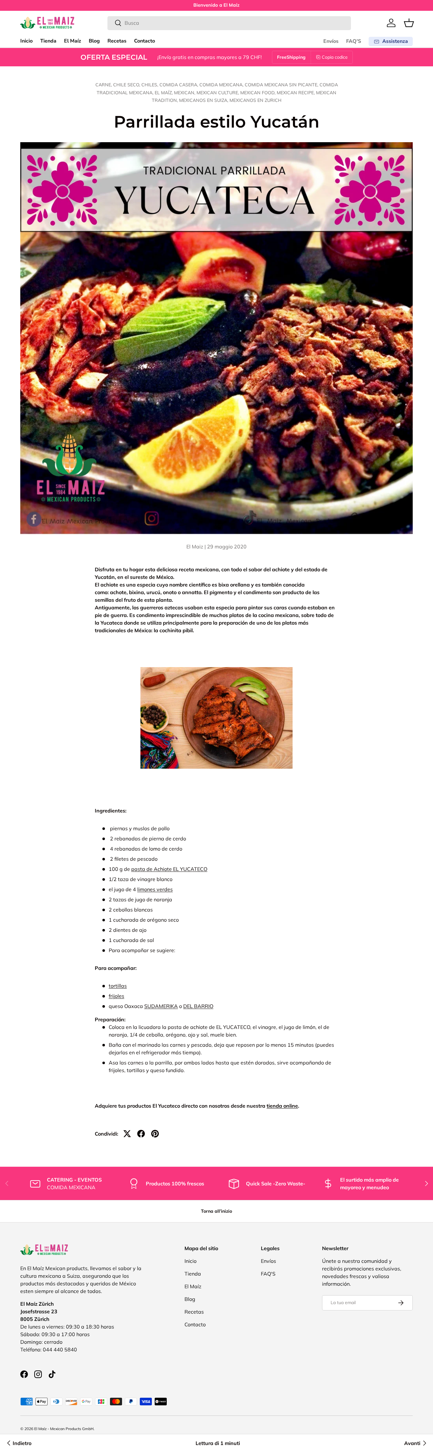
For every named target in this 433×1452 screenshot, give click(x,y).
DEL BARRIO (198, 1006)
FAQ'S (353, 41)
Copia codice (335, 57)
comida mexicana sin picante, (282, 85)
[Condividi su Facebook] (141, 1134)
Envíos (331, 41)
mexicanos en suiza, (204, 100)
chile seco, (127, 85)
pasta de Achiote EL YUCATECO (169, 869)
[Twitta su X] (127, 1134)
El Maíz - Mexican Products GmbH (64, 1428)
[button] (409, 23)
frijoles (116, 996)
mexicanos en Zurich (255, 100)
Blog (94, 40)
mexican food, (258, 93)
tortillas (118, 986)
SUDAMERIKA (161, 1006)
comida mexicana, (222, 85)
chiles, (150, 85)
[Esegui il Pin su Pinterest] (155, 1134)
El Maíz (72, 40)
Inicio (26, 40)
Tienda (48, 40)
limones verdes (155, 889)
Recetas (116, 40)
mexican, (185, 93)
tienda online (282, 1106)
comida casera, (179, 85)
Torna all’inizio (216, 1211)
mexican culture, (218, 93)
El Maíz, (164, 93)
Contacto (144, 40)
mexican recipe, (296, 93)
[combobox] (229, 23)
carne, (104, 85)
